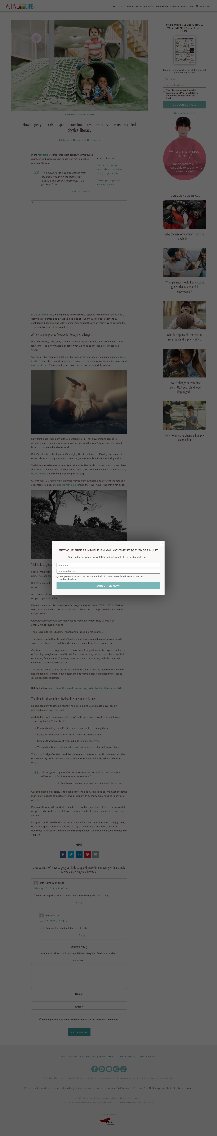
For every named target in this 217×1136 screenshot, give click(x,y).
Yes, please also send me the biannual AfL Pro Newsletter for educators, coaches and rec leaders (101, 577)
